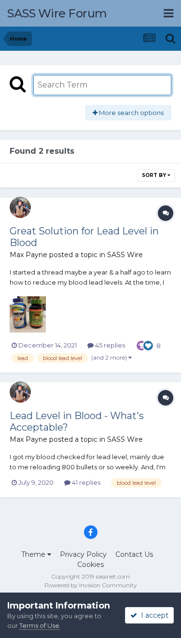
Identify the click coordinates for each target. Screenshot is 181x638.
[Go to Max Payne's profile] (20, 207)
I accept (152, 615)
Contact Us (134, 554)
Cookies (90, 564)
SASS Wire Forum (57, 13)
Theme (34, 554)
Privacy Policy (83, 554)
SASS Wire (125, 254)
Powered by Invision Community (90, 585)
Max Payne (28, 254)
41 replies (85, 482)
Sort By (154, 175)
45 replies (109, 345)
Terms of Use (39, 625)
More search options (130, 112)
